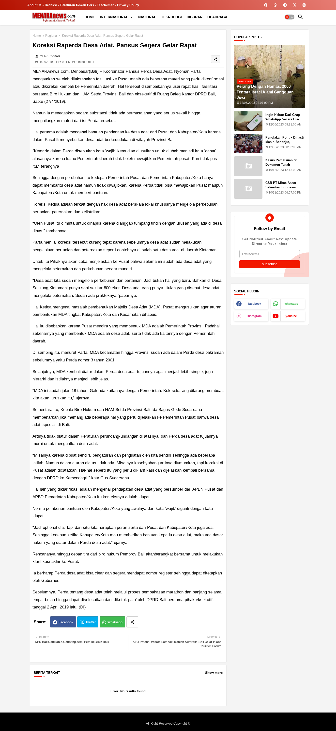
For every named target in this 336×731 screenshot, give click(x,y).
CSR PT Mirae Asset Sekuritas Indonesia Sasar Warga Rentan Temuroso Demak (280, 189)
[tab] (89, 17)
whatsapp (291, 303)
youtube (291, 316)
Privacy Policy (128, 5)
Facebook (66, 622)
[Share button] (132, 621)
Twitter (91, 622)
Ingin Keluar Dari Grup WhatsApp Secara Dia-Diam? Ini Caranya (282, 119)
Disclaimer (105, 5)
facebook (254, 303)
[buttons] (266, 5)
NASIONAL (147, 17)
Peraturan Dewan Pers (77, 5)
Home (36, 35)
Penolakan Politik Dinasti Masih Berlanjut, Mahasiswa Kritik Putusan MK (285, 144)
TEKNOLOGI (171, 17)
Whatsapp (114, 622)
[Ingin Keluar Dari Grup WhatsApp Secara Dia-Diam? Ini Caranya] (248, 121)
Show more (214, 673)
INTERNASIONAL (114, 17)
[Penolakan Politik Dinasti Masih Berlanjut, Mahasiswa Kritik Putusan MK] (248, 143)
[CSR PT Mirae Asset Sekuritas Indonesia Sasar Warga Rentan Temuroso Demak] (248, 189)
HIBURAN (194, 17)
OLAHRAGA (217, 17)
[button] (289, 17)
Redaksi (51, 5)
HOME (90, 17)
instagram (254, 316)
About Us (34, 5)
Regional (51, 35)
